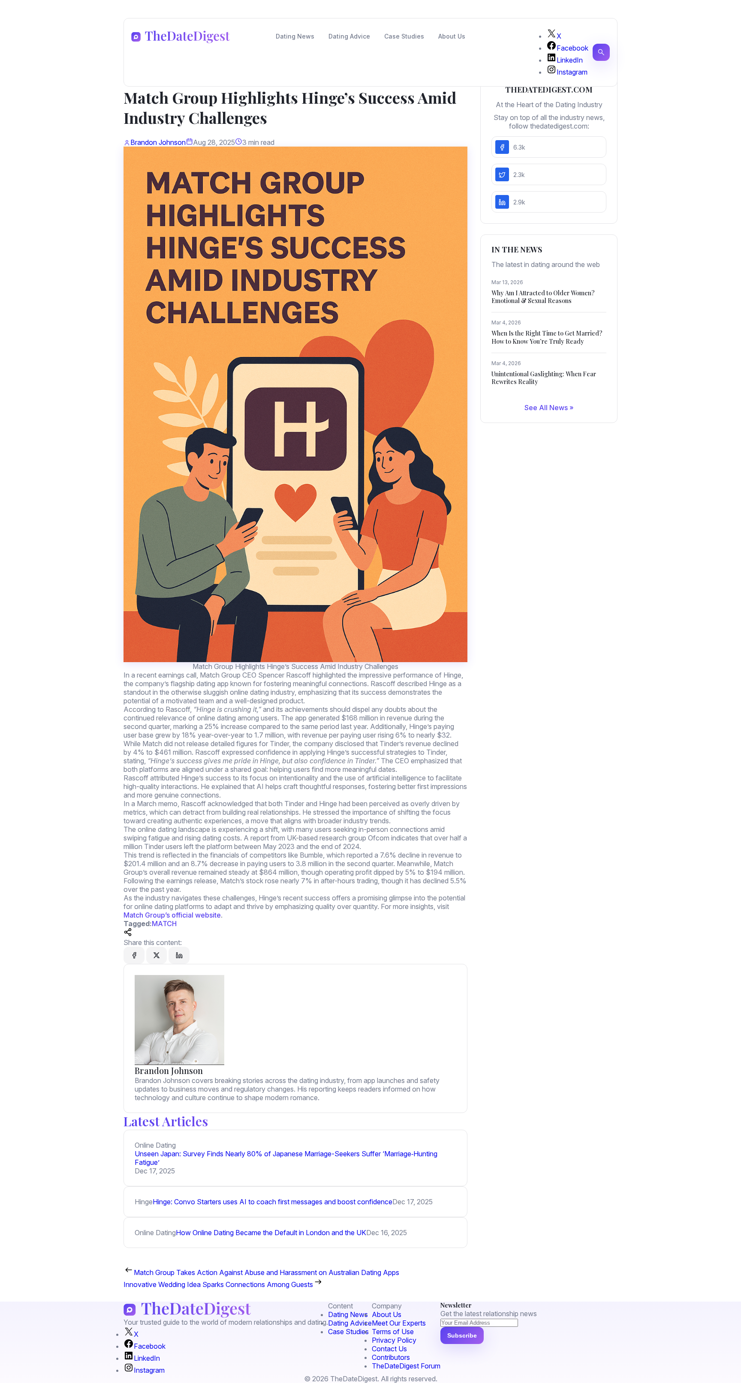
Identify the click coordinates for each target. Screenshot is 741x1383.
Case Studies (404, 36)
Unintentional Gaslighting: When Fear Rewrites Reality (543, 378)
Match (164, 923)
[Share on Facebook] (134, 955)
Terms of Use (393, 1331)
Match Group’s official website (172, 915)
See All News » (549, 407)
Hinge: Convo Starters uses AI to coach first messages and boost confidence (272, 1201)
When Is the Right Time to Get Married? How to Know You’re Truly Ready (546, 337)
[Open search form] (601, 52)
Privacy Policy (394, 1340)
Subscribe (462, 1335)
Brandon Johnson (158, 142)
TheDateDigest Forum (406, 1366)
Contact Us (389, 1348)
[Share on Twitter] (156, 955)
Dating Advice (349, 36)
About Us (451, 36)
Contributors (391, 1357)
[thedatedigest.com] (180, 36)
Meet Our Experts (399, 1323)
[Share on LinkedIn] (179, 955)
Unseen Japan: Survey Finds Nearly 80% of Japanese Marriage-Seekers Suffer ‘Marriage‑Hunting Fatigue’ (286, 1158)
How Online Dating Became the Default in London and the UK (271, 1232)
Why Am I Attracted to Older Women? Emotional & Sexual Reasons (543, 297)
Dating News (295, 36)
